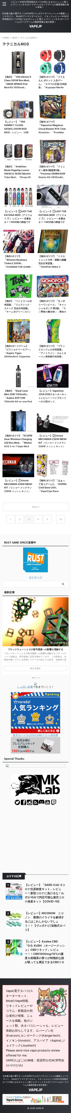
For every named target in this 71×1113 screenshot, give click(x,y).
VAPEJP (35, 26)
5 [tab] (39, 677)
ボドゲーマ (35, 577)
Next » (36, 506)
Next (65, 635)
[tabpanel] (35, 635)
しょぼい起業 (25, 686)
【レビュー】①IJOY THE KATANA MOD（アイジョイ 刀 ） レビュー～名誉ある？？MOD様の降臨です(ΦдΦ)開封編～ (52, 218)
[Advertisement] (35, 836)
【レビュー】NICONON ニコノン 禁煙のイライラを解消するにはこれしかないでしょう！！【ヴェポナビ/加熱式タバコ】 (45, 921)
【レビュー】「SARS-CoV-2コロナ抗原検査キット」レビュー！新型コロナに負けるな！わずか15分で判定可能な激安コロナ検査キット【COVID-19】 (45, 893)
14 (60, 519)
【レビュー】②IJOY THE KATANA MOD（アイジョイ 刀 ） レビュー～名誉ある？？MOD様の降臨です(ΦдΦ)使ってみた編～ (18, 218)
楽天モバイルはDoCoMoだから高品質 (35, 735)
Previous (5, 635)
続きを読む (35, 668)
